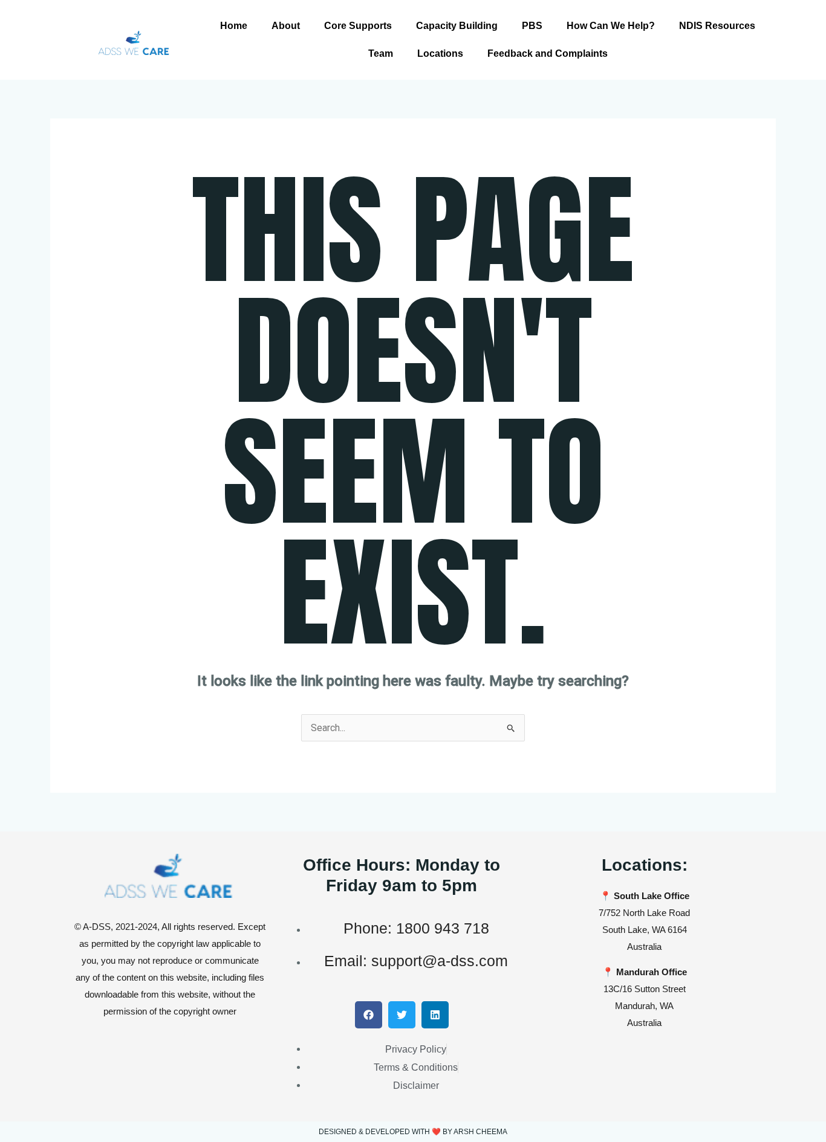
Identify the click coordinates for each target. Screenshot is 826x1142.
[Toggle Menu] (808, 17)
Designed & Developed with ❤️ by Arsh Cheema (413, 1131)
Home (233, 26)
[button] (368, 1014)
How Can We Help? (611, 26)
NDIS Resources (717, 26)
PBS (532, 26)
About (286, 26)
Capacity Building (457, 26)
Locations (440, 53)
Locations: (645, 865)
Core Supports (358, 26)
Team (380, 53)
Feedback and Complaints (547, 53)
